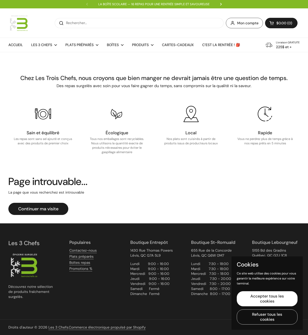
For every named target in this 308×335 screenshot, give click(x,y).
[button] (281, 23)
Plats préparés (81, 256)
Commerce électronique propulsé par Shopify (107, 327)
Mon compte (248, 23)
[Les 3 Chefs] (18, 23)
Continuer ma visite (38, 209)
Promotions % (80, 268)
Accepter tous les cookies (267, 299)
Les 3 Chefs (58, 327)
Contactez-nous (83, 250)
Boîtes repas (79, 262)
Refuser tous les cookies (267, 317)
